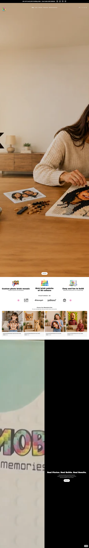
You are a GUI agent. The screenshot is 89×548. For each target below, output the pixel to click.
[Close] (57, 266)
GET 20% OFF (44, 279)
